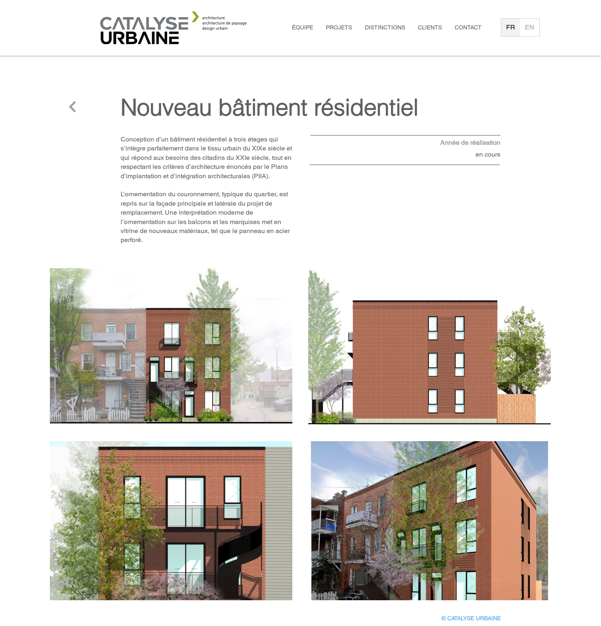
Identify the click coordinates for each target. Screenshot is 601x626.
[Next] (72, 106)
